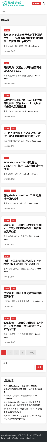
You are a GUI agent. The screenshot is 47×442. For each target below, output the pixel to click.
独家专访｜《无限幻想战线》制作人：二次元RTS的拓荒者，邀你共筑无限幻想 (23, 228)
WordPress (16, 438)
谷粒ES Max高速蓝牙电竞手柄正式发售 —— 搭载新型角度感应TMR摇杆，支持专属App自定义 (23, 38)
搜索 (5, 363)
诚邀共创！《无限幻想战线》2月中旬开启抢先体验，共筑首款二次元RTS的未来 (23, 326)
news (6, 63)
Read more (34, 46)
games (7, 30)
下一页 (31, 353)
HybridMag (29, 438)
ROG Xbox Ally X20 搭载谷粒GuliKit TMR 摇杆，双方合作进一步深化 (23, 166)
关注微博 (36, 4)
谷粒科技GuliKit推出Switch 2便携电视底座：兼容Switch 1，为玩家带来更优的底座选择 (23, 103)
